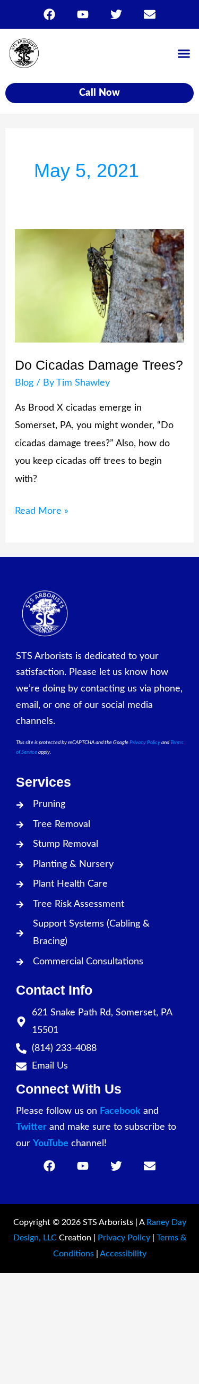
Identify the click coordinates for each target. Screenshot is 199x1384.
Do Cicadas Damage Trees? (99, 364)
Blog (24, 383)
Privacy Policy (144, 742)
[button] (184, 53)
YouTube (50, 1143)
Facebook (120, 1111)
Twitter (31, 1127)
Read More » (41, 509)
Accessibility (123, 1253)
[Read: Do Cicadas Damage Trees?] (100, 285)
